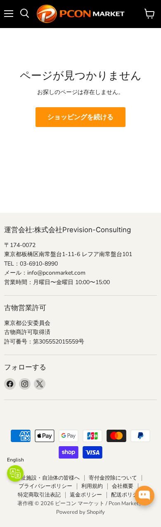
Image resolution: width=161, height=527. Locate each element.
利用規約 (92, 486)
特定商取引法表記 (39, 495)
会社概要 (122, 486)
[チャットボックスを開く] (144, 496)
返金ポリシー (86, 495)
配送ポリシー (127, 495)
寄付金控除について (113, 478)
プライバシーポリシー (45, 486)
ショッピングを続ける (80, 117)
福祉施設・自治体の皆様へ (47, 478)
